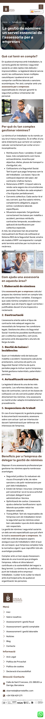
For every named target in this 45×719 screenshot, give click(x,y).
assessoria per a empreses (15, 86)
